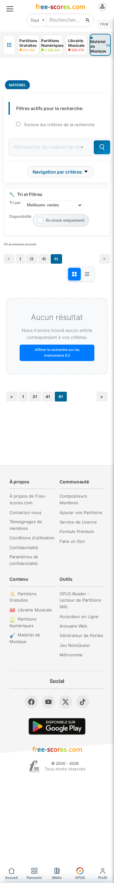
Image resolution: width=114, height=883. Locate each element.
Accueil (11, 877)
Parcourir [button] (34, 877)
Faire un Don (72, 541)
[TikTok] (82, 701)
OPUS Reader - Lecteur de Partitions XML (80, 600)
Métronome (71, 654)
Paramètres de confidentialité (24, 560)
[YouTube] (48, 701)
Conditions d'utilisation (32, 537)
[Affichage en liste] (87, 274)
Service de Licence (78, 521)
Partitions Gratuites (23, 597)
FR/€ (104, 24)
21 (32, 259)
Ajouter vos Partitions (81, 512)
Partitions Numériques (23, 622)
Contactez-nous (25, 512)
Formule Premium (77, 531)
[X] (65, 701)
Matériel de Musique (25, 638)
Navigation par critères (57, 172)
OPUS (80, 877)
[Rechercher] (87, 20)
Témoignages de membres (26, 525)
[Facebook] (31, 701)
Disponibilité (20, 216)
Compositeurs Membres (73, 499)
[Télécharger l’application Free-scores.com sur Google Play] (57, 726)
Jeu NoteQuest (75, 645)
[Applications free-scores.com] (9, 45)
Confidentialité (24, 547)
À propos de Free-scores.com (28, 499)
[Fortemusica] (34, 766)
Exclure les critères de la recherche (59, 124)
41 (44, 259)
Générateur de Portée (81, 635)
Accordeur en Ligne (79, 616)
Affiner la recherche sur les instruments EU (57, 352)
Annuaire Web (73, 626)
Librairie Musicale (35, 609)
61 (56, 259)
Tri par (15, 202)
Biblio (57, 877)
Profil (102, 877)
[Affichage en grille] (74, 274)
